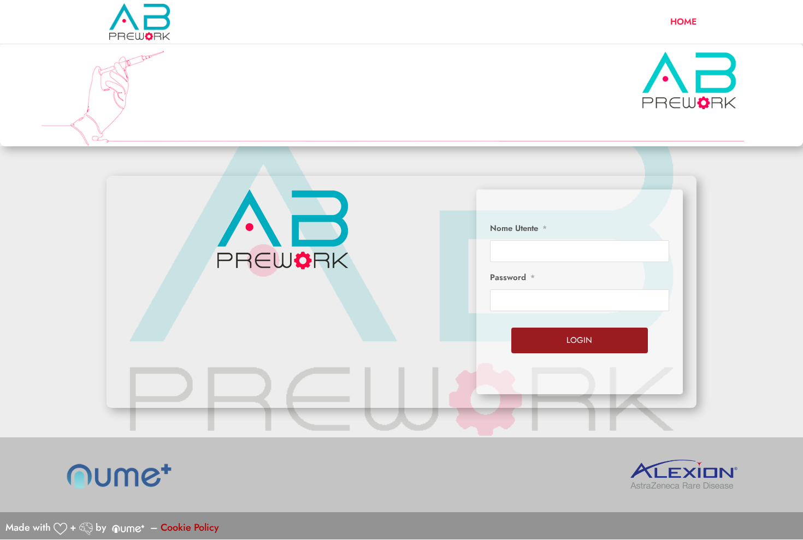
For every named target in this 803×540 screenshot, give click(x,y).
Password (512, 277)
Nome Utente (518, 228)
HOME (683, 23)
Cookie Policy (190, 527)
